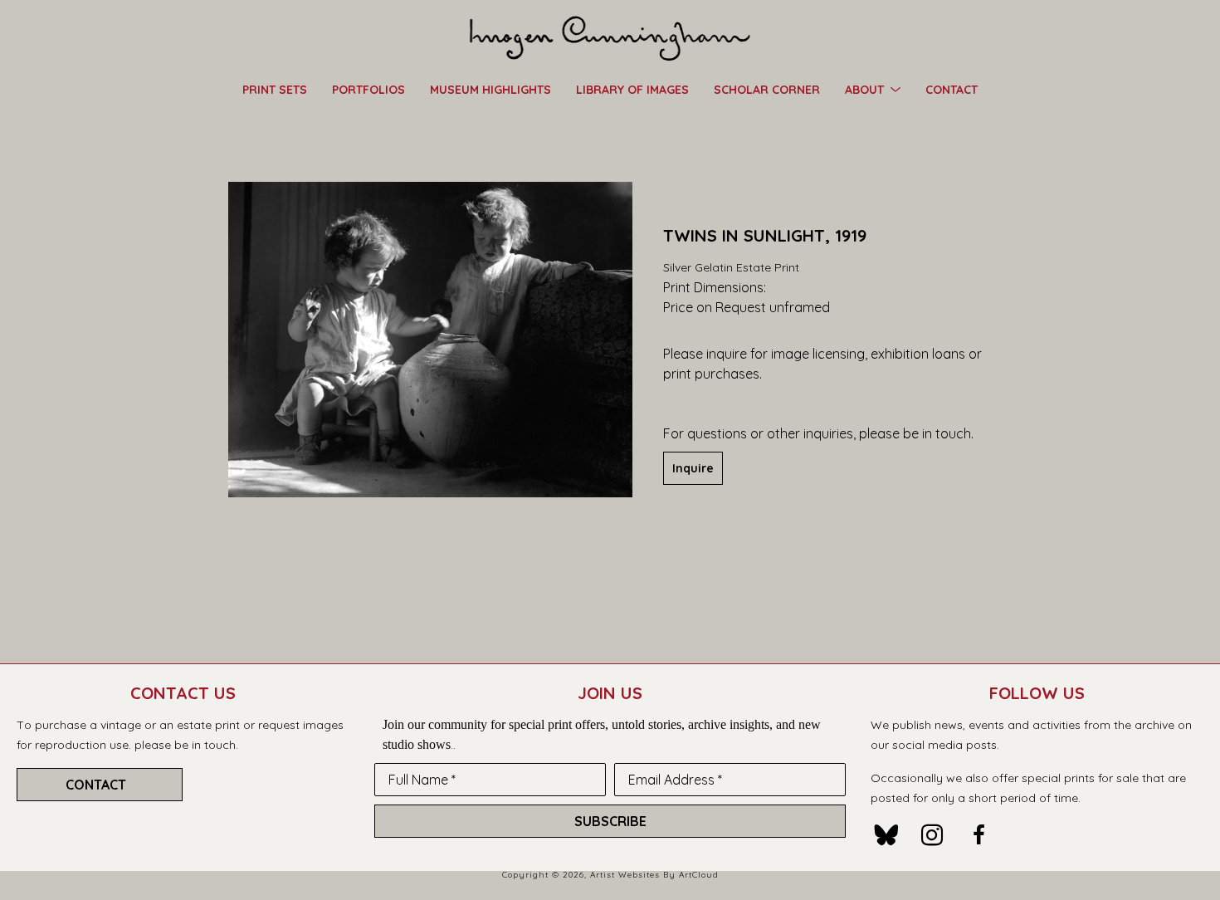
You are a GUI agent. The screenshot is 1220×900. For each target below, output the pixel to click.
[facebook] (978, 835)
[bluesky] (885, 835)
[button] (872, 89)
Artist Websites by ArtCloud (654, 874)
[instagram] (932, 835)
